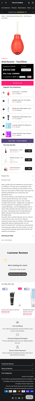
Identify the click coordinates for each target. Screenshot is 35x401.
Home (3, 16)
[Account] (29, 3)
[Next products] (32, 145)
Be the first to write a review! (17, 274)
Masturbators (22, 8)
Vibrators (14, 8)
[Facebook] (13, 398)
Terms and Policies (17, 394)
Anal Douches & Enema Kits (14, 16)
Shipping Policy (5, 176)
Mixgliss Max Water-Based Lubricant (22, 116)
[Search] (6, 3)
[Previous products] (28, 145)
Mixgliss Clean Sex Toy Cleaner (21, 100)
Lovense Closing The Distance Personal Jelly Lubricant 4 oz (22, 125)
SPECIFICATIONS (7, 236)
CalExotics (4, 58)
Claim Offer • (17, 141)
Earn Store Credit (5, 180)
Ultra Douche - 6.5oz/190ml (17, 150)
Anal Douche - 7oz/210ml (19, 91)
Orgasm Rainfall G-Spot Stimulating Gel (22, 133)
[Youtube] (19, 398)
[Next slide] (33, 12)
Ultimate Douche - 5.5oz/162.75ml (17, 157)
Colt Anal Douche (15, 167)
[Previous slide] (2, 12)
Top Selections (5, 8)
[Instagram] (16, 398)
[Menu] (2, 3)
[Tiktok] (22, 398)
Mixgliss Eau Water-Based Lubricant (22, 108)
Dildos (29, 8)
